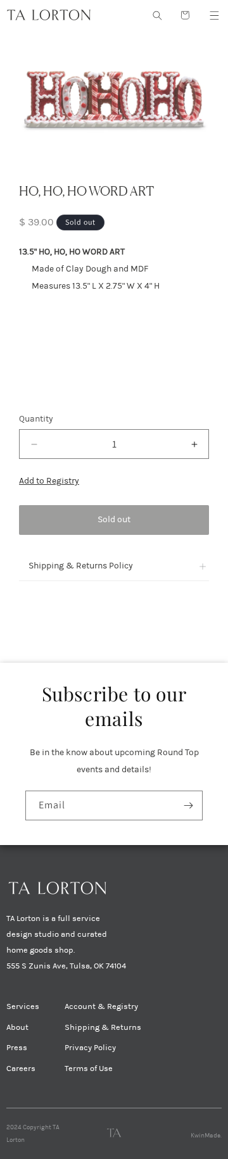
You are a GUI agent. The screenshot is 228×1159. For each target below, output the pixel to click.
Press (16, 1047)
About (17, 1027)
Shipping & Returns (103, 1027)
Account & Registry (101, 1006)
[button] (214, 15)
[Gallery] (114, 97)
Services (22, 1006)
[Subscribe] (188, 805)
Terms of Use (89, 1068)
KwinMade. (206, 1135)
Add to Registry (49, 481)
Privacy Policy (90, 1047)
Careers (20, 1068)
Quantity (36, 418)
